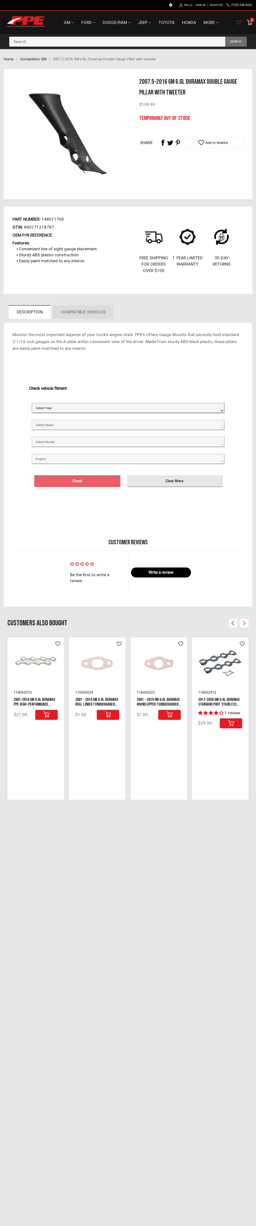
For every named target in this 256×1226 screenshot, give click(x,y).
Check (77, 481)
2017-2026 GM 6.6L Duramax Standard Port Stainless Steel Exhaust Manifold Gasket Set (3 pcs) (219, 706)
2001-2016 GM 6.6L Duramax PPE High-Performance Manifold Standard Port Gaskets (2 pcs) (34, 706)
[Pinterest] (178, 143)
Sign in (201, 5)
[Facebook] (163, 143)
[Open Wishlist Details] (239, 22)
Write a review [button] (161, 572)
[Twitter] (170, 143)
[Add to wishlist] (58, 644)
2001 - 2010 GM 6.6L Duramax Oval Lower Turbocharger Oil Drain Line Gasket (96, 704)
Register (216, 5)
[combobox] (128, 42)
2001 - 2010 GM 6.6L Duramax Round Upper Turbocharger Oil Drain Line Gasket (158, 704)
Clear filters (175, 481)
